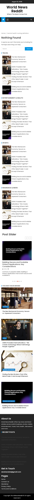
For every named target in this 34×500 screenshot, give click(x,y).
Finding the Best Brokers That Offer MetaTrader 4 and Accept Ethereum (22, 79)
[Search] (31, 19)
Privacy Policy (6, 486)
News (4, 338)
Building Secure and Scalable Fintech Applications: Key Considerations (21, 89)
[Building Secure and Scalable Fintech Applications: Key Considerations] (17, 392)
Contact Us (5, 482)
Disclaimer (5, 484)
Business (5, 306)
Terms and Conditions (8, 489)
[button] (7, 19)
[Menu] (7, 19)
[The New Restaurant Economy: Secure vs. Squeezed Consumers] (17, 298)
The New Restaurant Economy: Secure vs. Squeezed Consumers (19, 59)
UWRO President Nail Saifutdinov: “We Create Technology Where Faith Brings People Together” (16, 345)
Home (3, 479)
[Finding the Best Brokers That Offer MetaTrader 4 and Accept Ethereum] (17, 361)
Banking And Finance (8, 369)
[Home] (3, 19)
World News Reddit (17, 9)
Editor (5, 269)
